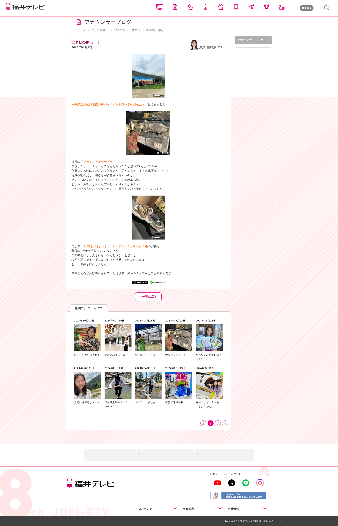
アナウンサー (100, 30)
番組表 (308, 8)
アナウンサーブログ (127, 30)
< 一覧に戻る (148, 296)
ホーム (81, 30)
